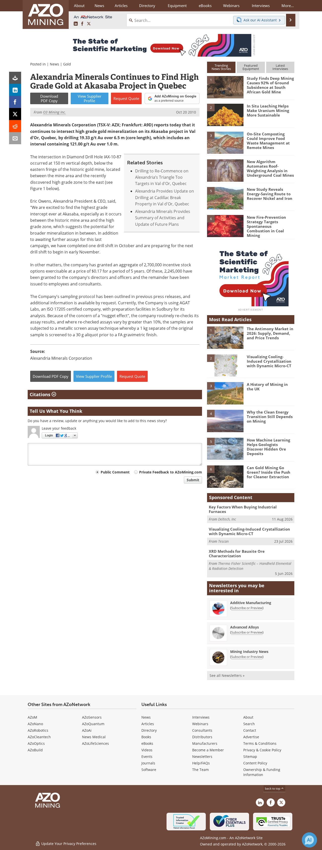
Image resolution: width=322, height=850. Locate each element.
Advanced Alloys (244, 627)
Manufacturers (204, 743)
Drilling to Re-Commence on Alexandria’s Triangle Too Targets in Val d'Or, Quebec (161, 177)
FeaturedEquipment (251, 67)
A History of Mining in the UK (267, 386)
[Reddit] (15, 126)
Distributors (202, 736)
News (54, 64)
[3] (225, 142)
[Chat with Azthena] (309, 839)
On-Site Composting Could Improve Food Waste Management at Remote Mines (268, 140)
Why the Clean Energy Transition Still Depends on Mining (270, 417)
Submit (193, 479)
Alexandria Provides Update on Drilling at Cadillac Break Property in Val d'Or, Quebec (164, 197)
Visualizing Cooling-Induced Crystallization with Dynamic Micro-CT (269, 361)
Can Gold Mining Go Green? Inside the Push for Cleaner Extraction (268, 472)
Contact (249, 730)
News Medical (94, 736)
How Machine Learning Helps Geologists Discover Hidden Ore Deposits (268, 446)
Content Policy (255, 763)
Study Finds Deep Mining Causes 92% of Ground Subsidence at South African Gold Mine (270, 85)
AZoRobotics (38, 730)
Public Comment (115, 472)
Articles (147, 723)
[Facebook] (15, 102)
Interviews (201, 717)
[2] (225, 114)
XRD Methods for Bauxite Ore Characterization (237, 553)
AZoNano (35, 723)
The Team (200, 769)
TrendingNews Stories (221, 67)
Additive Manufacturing (250, 602)
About (248, 717)
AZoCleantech (39, 736)
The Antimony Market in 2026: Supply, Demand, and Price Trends (270, 333)
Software (148, 769)
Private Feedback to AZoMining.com (170, 472)
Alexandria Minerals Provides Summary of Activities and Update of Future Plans (162, 218)
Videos (146, 750)
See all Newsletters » (227, 675)
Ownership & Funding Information (261, 772)
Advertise (251, 736)
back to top (273, 788)
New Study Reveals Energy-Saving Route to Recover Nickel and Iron (269, 194)
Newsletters (202, 756)
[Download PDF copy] (15, 78)
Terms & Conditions (259, 743)
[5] (225, 198)
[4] (225, 170)
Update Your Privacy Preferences (68, 843)
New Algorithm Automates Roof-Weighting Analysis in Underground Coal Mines (270, 168)
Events (146, 756)
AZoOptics (36, 743)
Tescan (223, 541)
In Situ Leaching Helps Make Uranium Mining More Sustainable (268, 110)
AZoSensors (92, 717)
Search (249, 723)
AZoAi (87, 730)
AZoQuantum (93, 723)
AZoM (32, 717)
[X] (15, 114)
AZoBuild (35, 750)
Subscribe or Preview (246, 608)
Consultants (202, 730)
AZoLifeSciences (95, 743)
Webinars (200, 723)
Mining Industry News (249, 651)
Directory (147, 5)
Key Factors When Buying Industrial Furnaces (243, 509)
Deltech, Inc (227, 519)
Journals (148, 763)
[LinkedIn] (15, 90)
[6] (225, 225)
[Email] (15, 138)
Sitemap (250, 756)
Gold (67, 64)
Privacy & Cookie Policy (262, 750)
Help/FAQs (201, 763)
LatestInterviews (280, 67)
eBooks (147, 743)
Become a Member (208, 750)
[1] (225, 87)
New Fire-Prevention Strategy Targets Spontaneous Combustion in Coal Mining (266, 226)
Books (146, 736)
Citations (41, 394)
